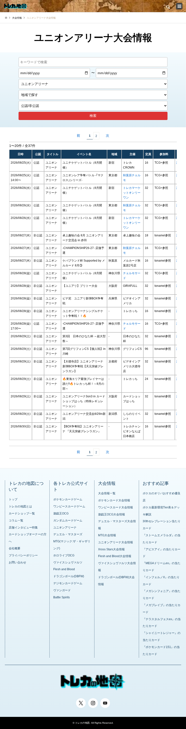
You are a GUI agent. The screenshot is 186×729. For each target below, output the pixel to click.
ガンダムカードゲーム (67, 520)
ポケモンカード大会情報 (114, 500)
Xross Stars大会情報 (111, 549)
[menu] (178, 7)
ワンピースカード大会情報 (115, 507)
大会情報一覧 (107, 493)
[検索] (168, 7)
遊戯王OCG (61, 513)
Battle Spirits (61, 597)
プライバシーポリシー (23, 555)
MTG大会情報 (107, 535)
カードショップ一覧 (22, 513)
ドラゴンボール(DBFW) (68, 576)
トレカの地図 (82, 722)
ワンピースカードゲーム (69, 506)
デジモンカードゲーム (67, 583)
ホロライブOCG (63, 555)
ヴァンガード (62, 590)
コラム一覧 (16, 520)
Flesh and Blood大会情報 (114, 556)
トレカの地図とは (20, 506)
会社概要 (14, 548)
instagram (93, 701)
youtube (105, 701)
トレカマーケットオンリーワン (131, 192)
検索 (93, 116)
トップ (13, 499)
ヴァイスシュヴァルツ (67, 562)
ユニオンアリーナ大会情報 (115, 542)
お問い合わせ (17, 562)
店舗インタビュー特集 (23, 527)
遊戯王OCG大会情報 (111, 514)
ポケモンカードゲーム (67, 499)
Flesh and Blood (64, 569)
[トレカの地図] (16, 6)
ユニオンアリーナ (65, 527)
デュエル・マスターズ (67, 534)
